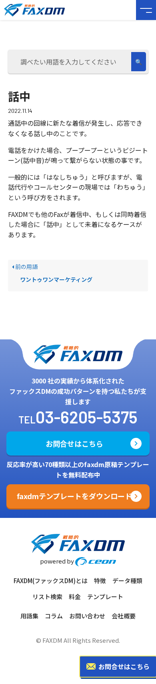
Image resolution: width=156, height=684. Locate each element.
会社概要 (124, 616)
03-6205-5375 (87, 417)
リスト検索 (47, 596)
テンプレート (105, 596)
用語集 (29, 616)
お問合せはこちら (74, 443)
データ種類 (127, 580)
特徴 (100, 580)
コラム (54, 616)
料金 (75, 596)
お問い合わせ (87, 616)
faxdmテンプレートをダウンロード (74, 496)
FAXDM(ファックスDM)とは (51, 580)
